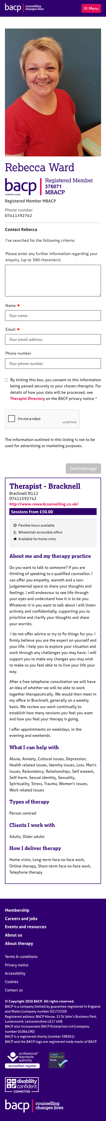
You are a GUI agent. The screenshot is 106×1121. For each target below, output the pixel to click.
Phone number (18, 353)
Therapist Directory (27, 398)
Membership (17, 910)
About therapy (19, 943)
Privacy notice (16, 965)
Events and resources (25, 926)
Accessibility (15, 973)
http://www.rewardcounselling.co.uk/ (43, 503)
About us (13, 935)
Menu (94, 8)
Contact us (14, 990)
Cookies (11, 981)
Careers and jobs (21, 918)
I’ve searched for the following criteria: (40, 240)
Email (10, 329)
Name (10, 305)
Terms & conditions (21, 956)
